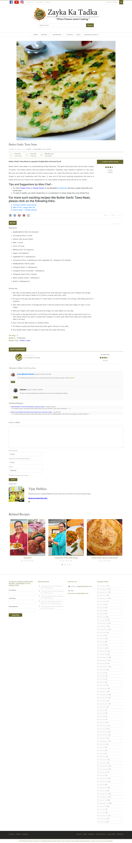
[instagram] (22, 2)
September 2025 (104, 598)
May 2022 (102, 716)
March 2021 (102, 756)
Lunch (28, 340)
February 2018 (103, 787)
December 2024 (104, 623)
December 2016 (104, 815)
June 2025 (102, 607)
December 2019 (104, 778)
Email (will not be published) (19, 458)
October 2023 (103, 663)
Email (107, 215)
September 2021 (104, 741)
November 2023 (104, 660)
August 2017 (103, 806)
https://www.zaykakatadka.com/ (78, 593)
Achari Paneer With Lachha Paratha (66, 558)
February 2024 (103, 651)
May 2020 (102, 775)
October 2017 (103, 800)
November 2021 (104, 735)
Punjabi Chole (25, 188)
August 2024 (103, 632)
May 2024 (102, 642)
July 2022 (102, 710)
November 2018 (104, 781)
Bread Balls (27, 558)
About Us (30, 2)
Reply (12, 382)
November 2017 (104, 797)
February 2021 (103, 760)
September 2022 (104, 704)
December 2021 (104, 732)
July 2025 (102, 604)
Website (11, 466)
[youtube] (17, 2)
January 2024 (103, 654)
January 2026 (103, 586)
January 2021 (103, 763)
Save (114, 215)
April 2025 (102, 614)
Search (90, 25)
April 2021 (102, 753)
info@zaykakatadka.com (84, 586)
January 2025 (103, 620)
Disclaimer (91, 834)
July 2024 (102, 635)
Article (29, 149)
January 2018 (103, 791)
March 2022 (102, 722)
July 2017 (102, 809)
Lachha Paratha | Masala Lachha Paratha (104, 558)
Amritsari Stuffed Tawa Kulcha (24, 205)
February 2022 (103, 725)
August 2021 (103, 744)
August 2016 (103, 822)
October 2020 (103, 772)
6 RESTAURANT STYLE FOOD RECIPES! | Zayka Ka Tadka (27, 406)
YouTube (18, 834)
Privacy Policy (111, 834)
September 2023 (104, 666)
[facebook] (11, 2)
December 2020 (104, 766)
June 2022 (102, 713)
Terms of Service (101, 834)
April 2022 (102, 719)
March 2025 (102, 617)
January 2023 (103, 691)
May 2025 (102, 611)
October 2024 (103, 626)
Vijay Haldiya (38, 149)
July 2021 (102, 747)
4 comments (47, 149)
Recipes (44, 35)
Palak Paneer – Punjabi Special (25, 210)
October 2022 (103, 701)
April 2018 (102, 784)
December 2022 (104, 694)
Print (121, 215)
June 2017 (102, 812)
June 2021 (102, 750)
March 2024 (103, 648)
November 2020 (104, 769)
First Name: (12, 590)
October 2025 (103, 595)
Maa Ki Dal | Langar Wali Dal (24, 207)
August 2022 (103, 707)
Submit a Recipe (112, 2)
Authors (39, 2)
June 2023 (102, 676)
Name (13, 450)
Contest (70, 35)
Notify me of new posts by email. (19, 475)
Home (36, 35)
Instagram (25, 834)
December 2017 (104, 794)
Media (47, 2)
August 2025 (103, 601)
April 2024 (102, 645)
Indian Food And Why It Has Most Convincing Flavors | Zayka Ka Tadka (31, 412)
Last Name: (12, 598)
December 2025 (104, 589)
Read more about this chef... (38, 498)
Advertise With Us (91, 35)
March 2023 (103, 685)
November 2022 (104, 697)
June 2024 (102, 638)
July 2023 (102, 673)
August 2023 (103, 670)
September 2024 (104, 629)
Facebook (12, 834)
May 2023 (102, 679)
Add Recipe (57, 35)
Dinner (22, 340)
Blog (79, 35)
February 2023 (103, 688)
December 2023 (104, 657)
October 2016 (103, 819)
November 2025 (104, 592)
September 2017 (104, 803)
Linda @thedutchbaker (26, 374)
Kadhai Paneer (38, 188)
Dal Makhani (62, 188)
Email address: (13, 606)
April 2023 (102, 682)
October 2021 (103, 738)
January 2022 (103, 728)
